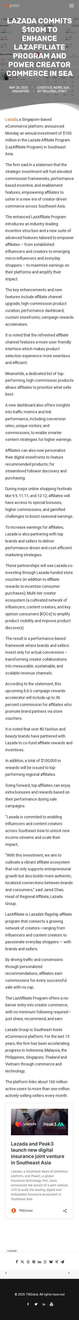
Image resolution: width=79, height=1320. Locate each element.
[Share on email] (62, 1261)
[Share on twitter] (22, 1261)
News (58, 87)
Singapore (20, 91)
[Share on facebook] (16, 1261)
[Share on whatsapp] (45, 1261)
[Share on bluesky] (51, 1261)
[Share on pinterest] (33, 1261)
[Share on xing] (56, 1261)
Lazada (11, 119)
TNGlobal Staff (54, 91)
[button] (71, 5)
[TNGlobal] (12, 5)
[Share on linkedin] (39, 1261)
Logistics (44, 87)
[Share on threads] (28, 1261)
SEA (66, 87)
